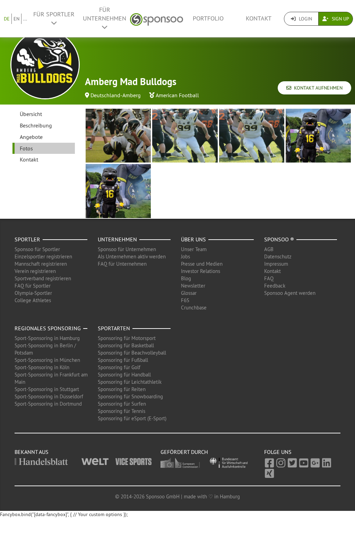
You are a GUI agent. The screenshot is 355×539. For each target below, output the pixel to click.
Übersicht (31, 113)
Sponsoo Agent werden (289, 293)
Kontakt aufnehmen (317, 88)
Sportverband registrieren (43, 278)
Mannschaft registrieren (41, 263)
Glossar (189, 293)
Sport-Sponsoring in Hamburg (47, 338)
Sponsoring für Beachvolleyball (132, 352)
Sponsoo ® (279, 239)
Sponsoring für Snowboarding (130, 396)
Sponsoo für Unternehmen (127, 249)
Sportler (27, 239)
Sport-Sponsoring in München (47, 360)
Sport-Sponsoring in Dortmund (48, 403)
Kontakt (258, 18)
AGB (269, 249)
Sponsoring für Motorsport (127, 338)
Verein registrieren (35, 271)
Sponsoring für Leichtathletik (130, 382)
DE (7, 19)
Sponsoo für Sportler (37, 249)
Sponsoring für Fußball (123, 360)
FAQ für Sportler (33, 285)
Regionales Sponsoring (48, 328)
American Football (177, 95)
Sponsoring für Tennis (121, 411)
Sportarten (114, 328)
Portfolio (208, 18)
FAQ (269, 278)
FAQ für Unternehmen (122, 263)
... (25, 19)
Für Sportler (54, 14)
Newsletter (193, 285)
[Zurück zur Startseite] (156, 18)
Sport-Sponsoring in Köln (42, 367)
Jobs (185, 256)
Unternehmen (117, 239)
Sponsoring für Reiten (122, 389)
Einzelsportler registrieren (43, 256)
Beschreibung (36, 125)
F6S (185, 300)
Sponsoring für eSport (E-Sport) (132, 418)
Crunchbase (194, 307)
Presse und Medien (202, 263)
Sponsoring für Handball (124, 374)
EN (16, 19)
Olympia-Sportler (33, 293)
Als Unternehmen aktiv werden (132, 256)
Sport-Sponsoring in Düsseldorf (49, 396)
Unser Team (194, 249)
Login (304, 19)
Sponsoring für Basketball (126, 345)
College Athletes (33, 300)
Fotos (26, 148)
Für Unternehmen (104, 14)
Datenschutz (278, 256)
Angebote (31, 136)
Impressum (276, 263)
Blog (186, 278)
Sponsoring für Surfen (122, 403)
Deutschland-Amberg (115, 95)
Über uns (193, 239)
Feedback (274, 285)
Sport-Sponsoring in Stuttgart (47, 389)
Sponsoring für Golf (119, 367)
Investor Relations (200, 271)
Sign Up (339, 19)
